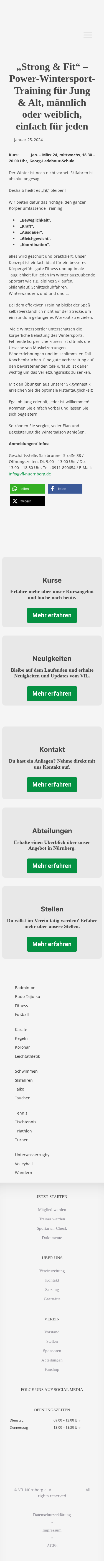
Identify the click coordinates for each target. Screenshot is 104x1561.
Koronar (22, 1047)
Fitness (21, 1005)
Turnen (22, 1139)
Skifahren (24, 1080)
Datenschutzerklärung (52, 1514)
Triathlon (23, 1131)
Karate (21, 1029)
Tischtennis (25, 1121)
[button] (27, 489)
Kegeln (21, 1038)
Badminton (25, 987)
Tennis (21, 1113)
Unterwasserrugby (32, 1154)
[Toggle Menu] (87, 35)
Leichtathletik (27, 1056)
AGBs (52, 1545)
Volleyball (24, 1163)
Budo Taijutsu (27, 996)
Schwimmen (26, 1071)
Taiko (19, 1089)
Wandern (23, 1172)
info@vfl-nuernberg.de (30, 474)
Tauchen (23, 1097)
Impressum (52, 1530)
